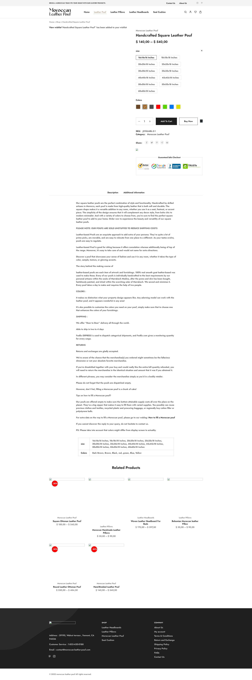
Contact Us (170, 3)
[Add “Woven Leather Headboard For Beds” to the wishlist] (159, 483)
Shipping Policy (161, 644)
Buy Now (188, 121)
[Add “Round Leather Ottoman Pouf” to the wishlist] (80, 549)
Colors (139, 100)
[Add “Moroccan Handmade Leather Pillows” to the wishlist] (120, 483)
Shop (58, 22)
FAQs (156, 652)
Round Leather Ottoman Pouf (67, 586)
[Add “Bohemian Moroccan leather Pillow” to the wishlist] (198, 483)
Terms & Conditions (163, 635)
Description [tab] (112, 192)
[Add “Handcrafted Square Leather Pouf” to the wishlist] (201, 121)
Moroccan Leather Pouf (147, 30)
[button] (146, 57)
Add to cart (166, 121)
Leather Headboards (139, 12)
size (138, 50)
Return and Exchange (164, 640)
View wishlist (55, 27)
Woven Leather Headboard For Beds (146, 522)
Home (87, 12)
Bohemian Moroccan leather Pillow (185, 522)
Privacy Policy (160, 648)
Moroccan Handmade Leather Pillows (106, 531)
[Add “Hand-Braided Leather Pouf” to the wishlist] (120, 549)
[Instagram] (54, 657)
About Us (183, 3)
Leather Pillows (118, 12)
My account (159, 631)
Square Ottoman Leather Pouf (67, 521)
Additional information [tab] (134, 192)
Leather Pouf (100, 12)
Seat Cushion (159, 12)
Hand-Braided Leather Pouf (106, 586)
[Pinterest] (50, 657)
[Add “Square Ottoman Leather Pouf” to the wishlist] (80, 483)
